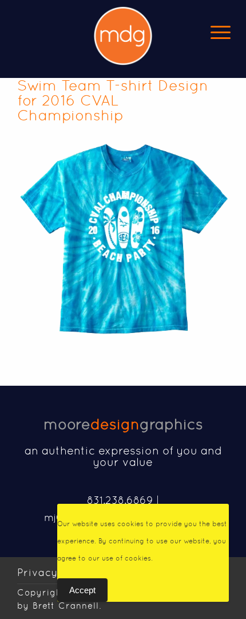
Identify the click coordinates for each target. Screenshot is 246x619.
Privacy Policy (55, 572)
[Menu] (220, 31)
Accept (82, 590)
